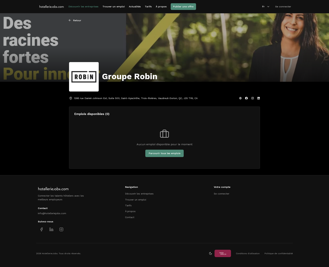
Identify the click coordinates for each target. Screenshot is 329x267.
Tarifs (148, 6)
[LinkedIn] (258, 98)
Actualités (135, 6)
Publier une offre (183, 6)
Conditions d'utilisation (248, 253)
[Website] (240, 98)
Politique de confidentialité (279, 253)
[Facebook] (246, 98)
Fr (263, 6)
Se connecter (283, 6)
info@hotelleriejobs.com (52, 213)
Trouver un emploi (113, 6)
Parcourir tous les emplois (164, 153)
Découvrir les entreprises (83, 6)
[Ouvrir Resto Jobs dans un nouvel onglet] (223, 253)
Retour (77, 20)
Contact (129, 217)
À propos (161, 6)
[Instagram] (252, 98)
